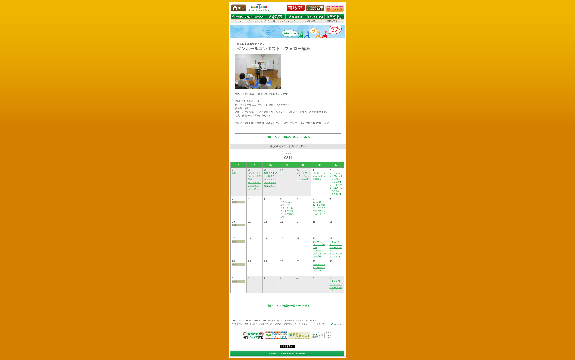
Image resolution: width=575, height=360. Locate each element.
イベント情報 (236, 324)
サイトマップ (318, 324)
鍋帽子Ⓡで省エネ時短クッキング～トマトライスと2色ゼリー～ (270, 179)
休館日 (235, 173)
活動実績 (277, 324)
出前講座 (299, 321)
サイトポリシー (304, 324)
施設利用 (290, 321)
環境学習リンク (289, 324)
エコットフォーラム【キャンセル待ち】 (302, 176)
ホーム (234, 321)
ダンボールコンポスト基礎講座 (254, 176)
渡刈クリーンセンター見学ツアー (252, 321)
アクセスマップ (265, 324)
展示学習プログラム (276, 321)
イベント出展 (310, 321)
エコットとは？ (250, 324)
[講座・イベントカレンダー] (295, 11)
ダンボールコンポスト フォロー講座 (254, 185)
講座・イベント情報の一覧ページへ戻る (288, 137)
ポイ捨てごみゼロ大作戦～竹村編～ (319, 176)
